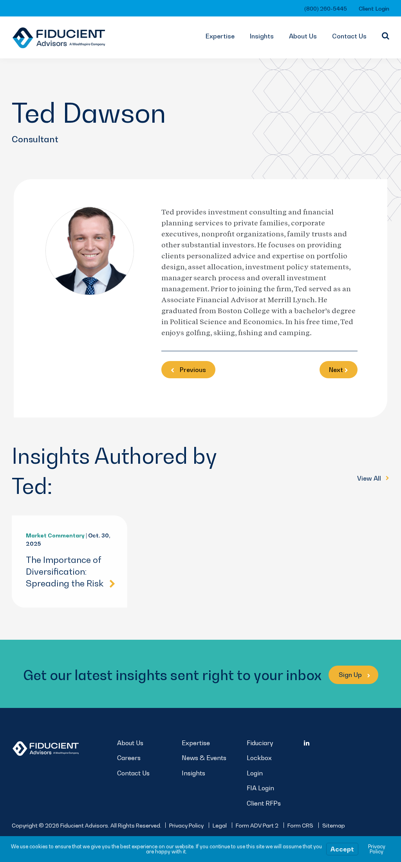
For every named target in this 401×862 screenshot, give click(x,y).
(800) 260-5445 (325, 8)
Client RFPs (264, 803)
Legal (220, 825)
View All (370, 478)
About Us (303, 36)
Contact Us (349, 36)
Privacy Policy (186, 825)
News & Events (204, 758)
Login (255, 773)
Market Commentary (55, 535)
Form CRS (300, 825)
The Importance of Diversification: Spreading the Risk (64, 571)
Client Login (374, 8)
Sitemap (333, 825)
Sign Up (351, 675)
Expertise (220, 36)
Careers (129, 758)
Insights (262, 36)
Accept (342, 849)
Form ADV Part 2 (257, 825)
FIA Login (260, 788)
